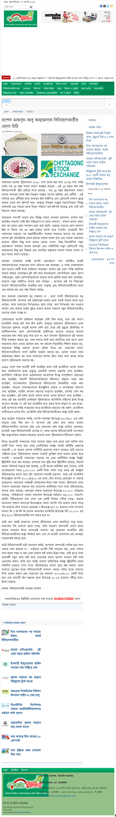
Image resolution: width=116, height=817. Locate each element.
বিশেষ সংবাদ (61, 84)
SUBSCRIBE (64, 599)
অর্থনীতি (28, 84)
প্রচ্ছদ (5, 84)
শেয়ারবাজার (16, 84)
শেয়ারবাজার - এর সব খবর (102, 261)
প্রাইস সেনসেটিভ (27, 93)
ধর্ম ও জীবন (65, 93)
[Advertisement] (58, 53)
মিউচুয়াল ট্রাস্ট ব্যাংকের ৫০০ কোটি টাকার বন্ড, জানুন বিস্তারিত (98, 175)
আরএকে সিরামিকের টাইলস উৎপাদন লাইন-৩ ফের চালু (101, 248)
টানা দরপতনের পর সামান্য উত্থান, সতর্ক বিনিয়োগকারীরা (97, 150)
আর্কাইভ (14, 770)
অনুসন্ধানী (74, 84)
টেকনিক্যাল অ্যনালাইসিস (47, 93)
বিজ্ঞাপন (24, 770)
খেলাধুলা (27, 88)
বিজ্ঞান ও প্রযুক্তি (71, 88)
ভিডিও (76, 93)
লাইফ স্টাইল (49, 88)
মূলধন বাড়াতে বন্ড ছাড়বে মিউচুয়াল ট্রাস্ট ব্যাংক (101, 238)
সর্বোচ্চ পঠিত (95, 127)
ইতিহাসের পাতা (9, 93)
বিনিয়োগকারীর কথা (11, 88)
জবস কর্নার (86, 88)
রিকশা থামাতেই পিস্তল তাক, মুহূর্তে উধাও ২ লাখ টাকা (99, 137)
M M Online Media (22, 812)
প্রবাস (83, 84)
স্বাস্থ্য (59, 88)
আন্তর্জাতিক (48, 84)
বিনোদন (37, 88)
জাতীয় (37, 84)
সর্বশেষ (92, 120)
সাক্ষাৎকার (93, 84)
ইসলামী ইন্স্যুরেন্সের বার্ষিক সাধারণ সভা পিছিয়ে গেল (98, 228)
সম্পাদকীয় (98, 88)
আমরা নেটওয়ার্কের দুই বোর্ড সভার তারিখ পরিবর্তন (99, 162)
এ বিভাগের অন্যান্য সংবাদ (14, 622)
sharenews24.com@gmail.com (57, 795)
